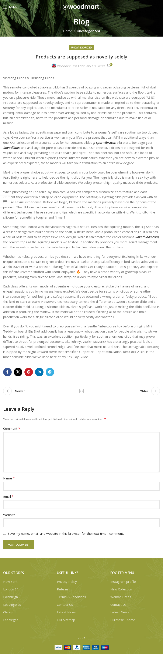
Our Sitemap (66, 620)
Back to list (81, 391)
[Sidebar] (5, 201)
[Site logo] (82, 6)
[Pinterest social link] (28, 372)
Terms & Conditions (71, 597)
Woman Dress (120, 597)
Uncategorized (88, 31)
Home (67, 31)
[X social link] (18, 372)
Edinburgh (10, 597)
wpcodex (64, 66)
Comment (11, 428)
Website (9, 515)
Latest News (66, 612)
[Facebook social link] (7, 372)
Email (8, 496)
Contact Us (65, 604)
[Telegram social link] (50, 372)
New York (10, 581)
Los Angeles (12, 604)
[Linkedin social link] (39, 372)
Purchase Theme (122, 620)
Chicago (8, 612)
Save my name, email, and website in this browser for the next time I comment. (66, 533)
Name (9, 478)
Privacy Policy (67, 581)
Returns (63, 589)
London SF (10, 589)
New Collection (121, 589)
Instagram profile (123, 581)
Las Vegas (10, 620)
